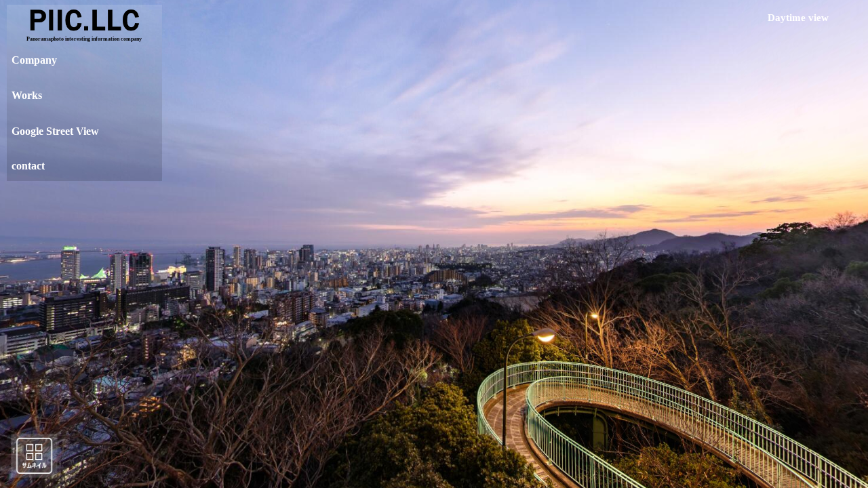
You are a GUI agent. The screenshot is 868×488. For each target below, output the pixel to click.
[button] (76, 166)
